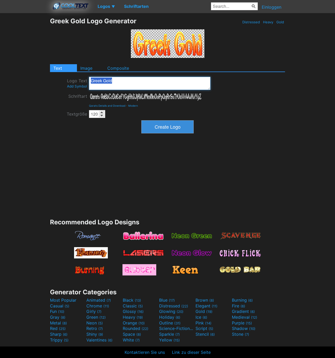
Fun (57, 311)
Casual (59, 305)
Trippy (59, 340)
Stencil (205, 334)
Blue (167, 300)
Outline (170, 323)
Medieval (244, 317)
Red (58, 328)
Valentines (99, 340)
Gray (57, 317)
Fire (238, 305)
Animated (98, 300)
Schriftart (77, 96)
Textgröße (77, 114)
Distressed (251, 22)
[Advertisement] (25, 95)
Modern (133, 105)
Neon (94, 323)
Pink (203, 323)
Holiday (169, 317)
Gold (280, 22)
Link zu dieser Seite (191, 352)
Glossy (133, 311)
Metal (58, 323)
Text (57, 68)
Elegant (206, 305)
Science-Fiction (176, 328)
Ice (201, 317)
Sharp (59, 334)
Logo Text (77, 83)
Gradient (243, 311)
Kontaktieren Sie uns (145, 352)
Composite (118, 68)
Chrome (97, 305)
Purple (242, 323)
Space (132, 334)
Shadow (243, 328)
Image (86, 68)
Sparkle (169, 334)
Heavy (268, 22)
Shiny (94, 334)
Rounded (135, 328)
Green (96, 317)
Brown (205, 300)
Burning (242, 300)
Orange (134, 323)
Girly (94, 311)
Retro (94, 328)
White (131, 340)
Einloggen (271, 7)
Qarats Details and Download (107, 105)
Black (132, 300)
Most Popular (63, 300)
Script (204, 328)
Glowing (171, 311)
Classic (133, 305)
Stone (240, 334)
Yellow (169, 340)
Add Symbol (77, 86)
